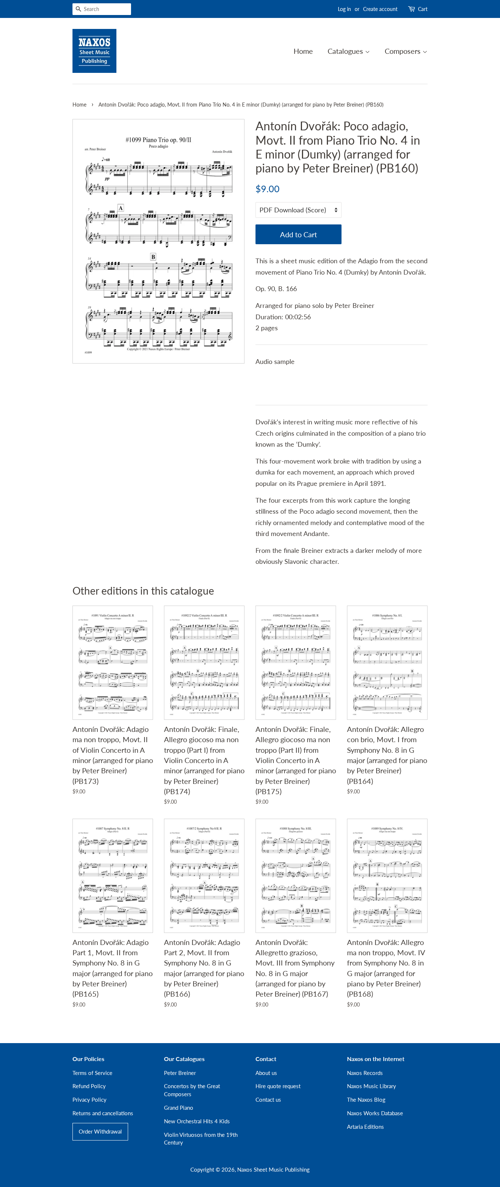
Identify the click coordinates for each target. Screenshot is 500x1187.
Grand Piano (178, 1107)
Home (303, 50)
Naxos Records (365, 1072)
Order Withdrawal (100, 1131)
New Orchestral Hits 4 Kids (197, 1121)
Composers (403, 50)
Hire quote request (278, 1086)
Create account (380, 9)
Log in (344, 9)
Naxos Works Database (375, 1113)
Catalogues (346, 50)
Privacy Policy (89, 1099)
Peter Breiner (180, 1072)
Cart (423, 9)
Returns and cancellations (102, 1113)
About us (266, 1072)
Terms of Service (92, 1072)
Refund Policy (89, 1086)
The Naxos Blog (366, 1099)
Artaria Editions (365, 1126)
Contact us (268, 1099)
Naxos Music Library (371, 1086)
